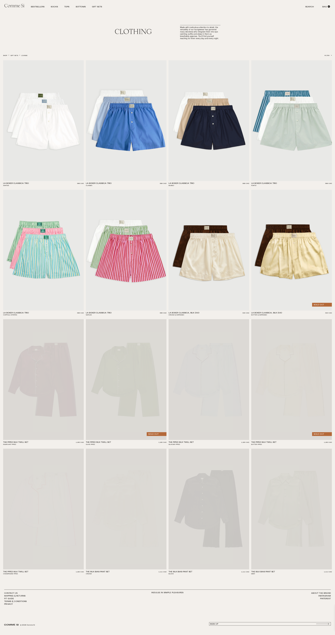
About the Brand (321, 593)
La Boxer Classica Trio (16, 184)
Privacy (8, 604)
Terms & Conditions (15, 601)
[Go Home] (14, 6)
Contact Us (11, 593)
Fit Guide (9, 598)
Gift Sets (97, 7)
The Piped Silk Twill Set (15, 442)
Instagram (324, 596)
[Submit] (323, 623)
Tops (66, 7)
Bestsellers (37, 7)
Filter (327, 56)
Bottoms (81, 7)
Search (309, 7)
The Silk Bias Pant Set (98, 572)
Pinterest (325, 598)
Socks (54, 7)
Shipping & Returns (15, 596)
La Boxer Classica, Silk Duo (184, 313)
